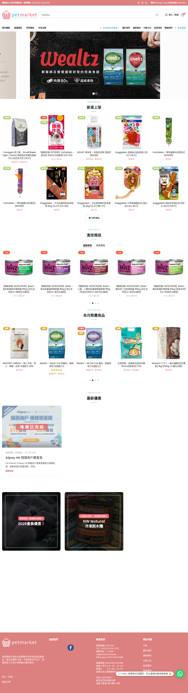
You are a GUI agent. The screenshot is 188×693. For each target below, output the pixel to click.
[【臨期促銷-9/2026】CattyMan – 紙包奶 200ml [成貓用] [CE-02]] (56, 132)
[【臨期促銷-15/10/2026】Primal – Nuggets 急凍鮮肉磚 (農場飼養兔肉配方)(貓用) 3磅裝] (18, 266)
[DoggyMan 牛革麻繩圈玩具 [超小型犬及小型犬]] (131, 183)
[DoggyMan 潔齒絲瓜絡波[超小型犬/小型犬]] (131, 132)
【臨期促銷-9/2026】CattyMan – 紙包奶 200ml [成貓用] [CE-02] (56, 154)
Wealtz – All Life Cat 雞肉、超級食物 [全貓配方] (94, 365)
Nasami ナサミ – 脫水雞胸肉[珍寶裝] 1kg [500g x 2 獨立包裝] (168, 365)
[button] (180, 674)
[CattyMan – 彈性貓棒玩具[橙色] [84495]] (19, 183)
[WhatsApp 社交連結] (146, 3)
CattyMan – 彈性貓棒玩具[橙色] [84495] (19, 204)
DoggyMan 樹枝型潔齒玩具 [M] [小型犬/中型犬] (168, 204)
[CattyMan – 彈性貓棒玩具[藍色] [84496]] (168, 132)
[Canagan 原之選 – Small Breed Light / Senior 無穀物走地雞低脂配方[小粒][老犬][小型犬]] (19, 132)
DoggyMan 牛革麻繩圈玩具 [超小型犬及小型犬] (131, 204)
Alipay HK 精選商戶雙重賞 (24, 458)
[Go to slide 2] (92, 303)
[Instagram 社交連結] (142, 3)
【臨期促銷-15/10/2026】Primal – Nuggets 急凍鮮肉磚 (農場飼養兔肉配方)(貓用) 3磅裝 (19, 289)
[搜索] (157, 15)
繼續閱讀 (9, 471)
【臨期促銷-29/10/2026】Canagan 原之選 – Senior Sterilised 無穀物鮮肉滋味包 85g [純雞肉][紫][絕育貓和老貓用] (131, 290)
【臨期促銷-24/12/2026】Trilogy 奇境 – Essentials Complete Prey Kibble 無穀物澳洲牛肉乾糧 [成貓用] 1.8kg (94, 290)
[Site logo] (19, 14)
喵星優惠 (9, 452)
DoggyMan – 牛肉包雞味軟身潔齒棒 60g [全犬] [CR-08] (56, 204)
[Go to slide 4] (98, 303)
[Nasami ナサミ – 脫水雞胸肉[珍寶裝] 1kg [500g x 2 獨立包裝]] (168, 343)
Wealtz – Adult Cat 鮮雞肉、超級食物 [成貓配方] (56, 365)
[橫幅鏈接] (31, 521)
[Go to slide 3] (95, 303)
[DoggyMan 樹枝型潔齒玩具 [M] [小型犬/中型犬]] (168, 183)
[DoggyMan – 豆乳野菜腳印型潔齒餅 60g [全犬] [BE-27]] (94, 183)
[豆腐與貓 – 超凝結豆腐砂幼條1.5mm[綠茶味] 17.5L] (131, 343)
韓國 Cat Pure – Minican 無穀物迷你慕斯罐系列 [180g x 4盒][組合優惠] (169, 289)
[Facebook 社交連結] (138, 3)
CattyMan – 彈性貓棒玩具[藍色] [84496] (169, 154)
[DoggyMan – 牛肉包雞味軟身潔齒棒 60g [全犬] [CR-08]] (56, 183)
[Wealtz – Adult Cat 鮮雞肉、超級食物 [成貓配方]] (56, 343)
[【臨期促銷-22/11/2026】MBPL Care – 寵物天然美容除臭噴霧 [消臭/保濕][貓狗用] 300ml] (56, 266)
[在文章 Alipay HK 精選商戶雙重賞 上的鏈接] (32, 427)
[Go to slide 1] (90, 303)
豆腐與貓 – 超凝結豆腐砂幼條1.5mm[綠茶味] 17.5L (131, 365)
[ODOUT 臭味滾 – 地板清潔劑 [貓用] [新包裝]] (94, 132)
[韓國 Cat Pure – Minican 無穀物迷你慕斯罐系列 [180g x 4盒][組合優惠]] (169, 266)
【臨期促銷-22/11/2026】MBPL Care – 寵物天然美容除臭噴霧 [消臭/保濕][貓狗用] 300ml (56, 289)
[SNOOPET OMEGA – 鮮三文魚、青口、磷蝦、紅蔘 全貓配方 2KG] (19, 343)
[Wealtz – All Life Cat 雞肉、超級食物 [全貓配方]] (94, 343)
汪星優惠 (18, 452)
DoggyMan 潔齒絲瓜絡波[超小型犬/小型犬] (131, 154)
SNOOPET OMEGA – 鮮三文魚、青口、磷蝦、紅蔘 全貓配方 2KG (19, 365)
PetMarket (9, 443)
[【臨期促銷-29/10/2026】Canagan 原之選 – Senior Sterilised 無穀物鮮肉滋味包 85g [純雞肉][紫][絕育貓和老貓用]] (131, 266)
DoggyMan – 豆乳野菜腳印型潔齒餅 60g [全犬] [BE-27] (94, 204)
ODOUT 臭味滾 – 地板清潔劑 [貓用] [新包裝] (94, 154)
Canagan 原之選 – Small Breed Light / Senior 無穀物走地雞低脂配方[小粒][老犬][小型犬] (19, 155)
